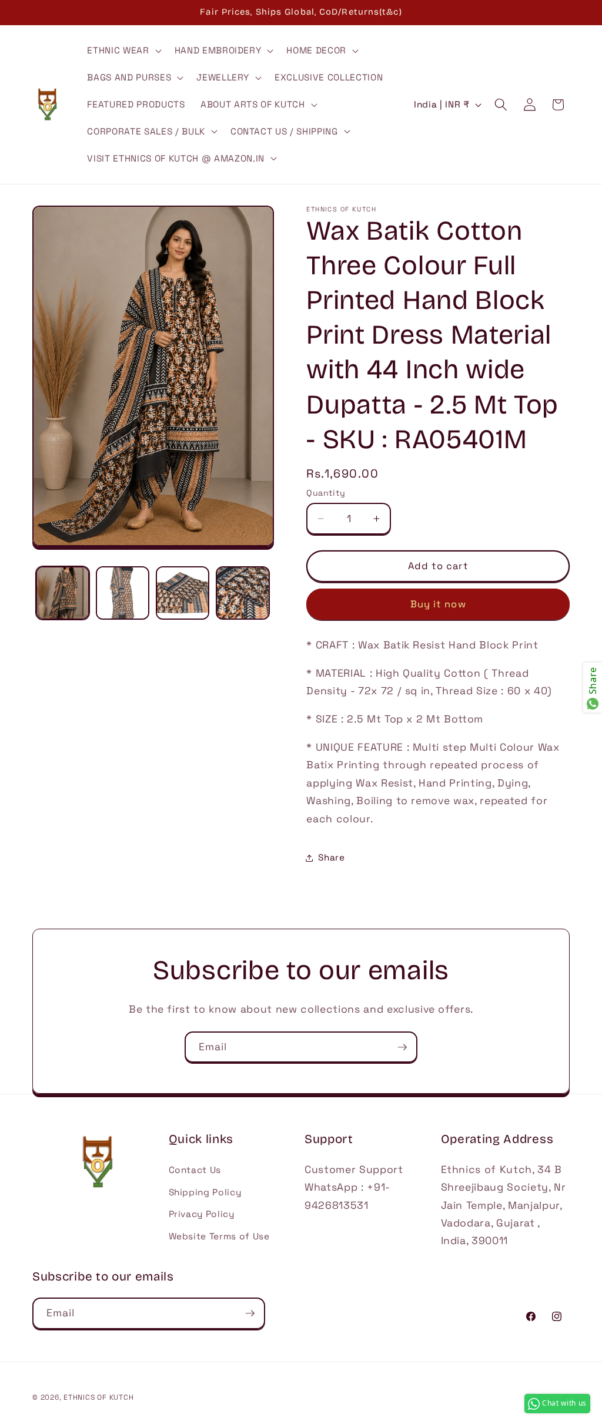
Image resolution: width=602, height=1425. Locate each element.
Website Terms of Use (219, 1236)
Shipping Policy (205, 1192)
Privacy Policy (202, 1213)
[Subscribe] (402, 1047)
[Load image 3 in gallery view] (182, 593)
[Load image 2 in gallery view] (122, 593)
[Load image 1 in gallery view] (62, 593)
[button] (122, 50)
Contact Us (195, 1169)
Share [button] (331, 857)
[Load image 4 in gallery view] (242, 593)
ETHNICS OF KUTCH (98, 1397)
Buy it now (438, 604)
